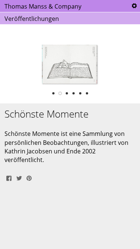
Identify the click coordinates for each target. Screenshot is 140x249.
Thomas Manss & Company (42, 6)
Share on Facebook (8, 177)
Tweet (19, 177)
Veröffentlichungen (31, 19)
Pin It (29, 177)
